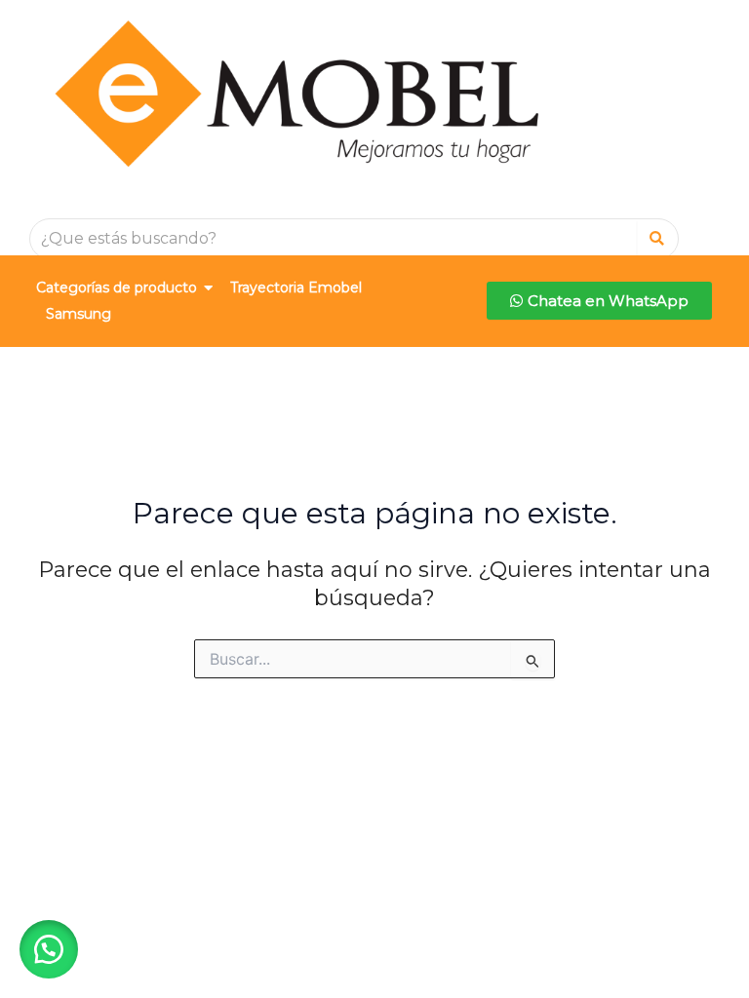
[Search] (657, 238)
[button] (49, 949)
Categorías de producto (116, 287)
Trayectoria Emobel (296, 287)
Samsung (78, 314)
